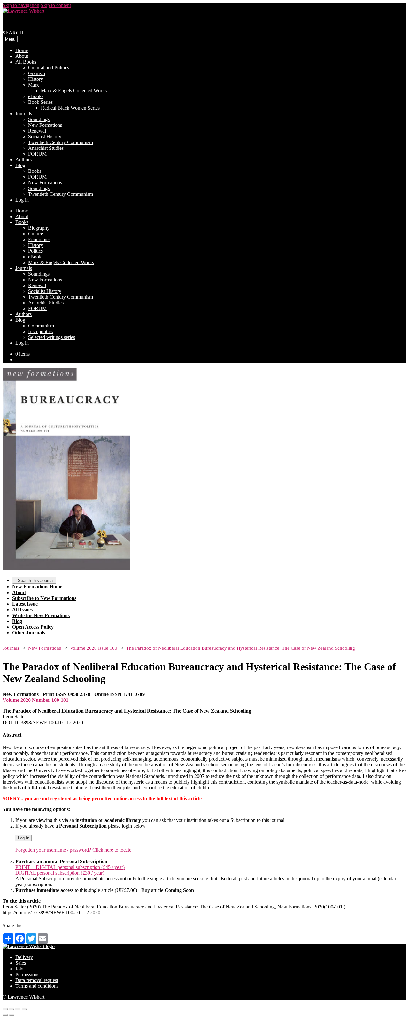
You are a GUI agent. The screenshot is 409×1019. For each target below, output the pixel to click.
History (35, 79)
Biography (39, 228)
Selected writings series (51, 337)
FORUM (37, 154)
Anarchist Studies (46, 148)
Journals (23, 113)
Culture (35, 233)
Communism (41, 325)
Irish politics (40, 331)
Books (34, 171)
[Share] (11, 1009)
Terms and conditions (36, 986)
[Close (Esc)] (5, 1009)
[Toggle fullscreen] (17, 1009)
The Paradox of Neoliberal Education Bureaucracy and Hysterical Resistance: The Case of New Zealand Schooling (240, 648)
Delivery (24, 957)
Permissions (27, 974)
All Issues (22, 609)
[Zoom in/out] (24, 1009)
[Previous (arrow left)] (5, 1015)
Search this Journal (36, 580)
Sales (20, 963)
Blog (20, 165)
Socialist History (44, 136)
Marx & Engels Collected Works (74, 90)
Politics (35, 251)
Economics (39, 239)
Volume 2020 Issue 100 (93, 648)
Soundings (39, 119)
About (21, 56)
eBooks (35, 96)
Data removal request (36, 980)
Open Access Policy (33, 627)
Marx (33, 85)
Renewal (37, 131)
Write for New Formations (41, 615)
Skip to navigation (21, 5)
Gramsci (36, 73)
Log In (23, 838)
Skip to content (56, 5)
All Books (25, 62)
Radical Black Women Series (70, 108)
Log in (22, 200)
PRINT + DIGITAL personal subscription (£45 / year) (70, 867)
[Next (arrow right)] (11, 1015)
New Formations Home (37, 586)
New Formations (45, 125)
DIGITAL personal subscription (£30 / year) (59, 873)
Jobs (19, 968)
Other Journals (28, 632)
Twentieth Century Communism (60, 142)
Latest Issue (25, 604)
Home (21, 50)
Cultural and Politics (48, 67)
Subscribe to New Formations (44, 598)
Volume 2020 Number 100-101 (35, 700)
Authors (23, 159)
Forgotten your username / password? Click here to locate (73, 850)
